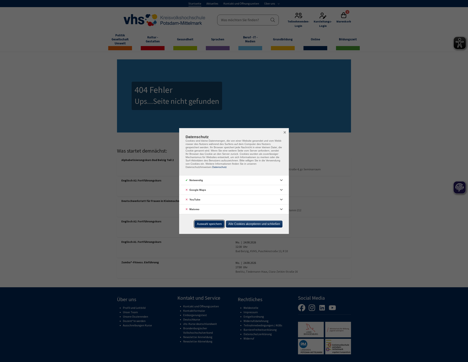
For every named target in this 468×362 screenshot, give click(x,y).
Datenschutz (219, 167)
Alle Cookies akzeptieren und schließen (254, 223)
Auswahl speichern (209, 223)
